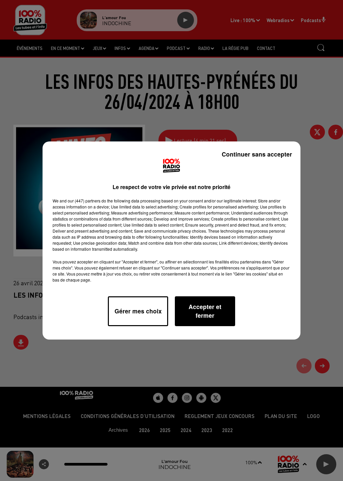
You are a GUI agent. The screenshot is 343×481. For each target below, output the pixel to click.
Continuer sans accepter (257, 154)
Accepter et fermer (205, 310)
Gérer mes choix (138, 311)
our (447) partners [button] (84, 200)
